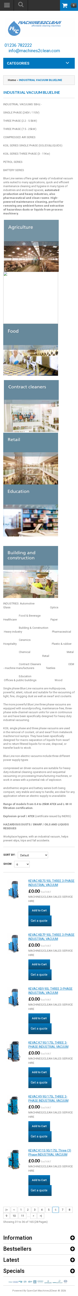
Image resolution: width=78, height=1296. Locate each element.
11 (22, 1215)
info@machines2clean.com (34, 50)
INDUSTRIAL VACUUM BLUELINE (40, 80)
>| (41, 1215)
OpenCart (32, 1290)
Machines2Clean (47, 1290)
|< (7, 1209)
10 (14, 1215)
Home (12, 80)
